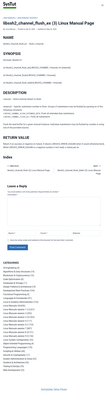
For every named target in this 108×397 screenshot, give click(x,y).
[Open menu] (102, 5)
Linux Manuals (9, 18)
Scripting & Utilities (12, 351)
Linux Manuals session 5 (14, 324)
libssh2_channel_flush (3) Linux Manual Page (28, 168)
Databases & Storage (13, 283)
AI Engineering (9, 268)
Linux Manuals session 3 (27, 18)
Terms (56, 389)
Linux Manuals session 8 (14, 332)
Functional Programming (14, 294)
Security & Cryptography (14, 355)
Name (11, 233)
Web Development (11, 370)
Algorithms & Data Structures (16, 271)
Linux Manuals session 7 (14, 328)
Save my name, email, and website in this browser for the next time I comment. (42, 240)
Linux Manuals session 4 (14, 321)
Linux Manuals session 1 (14, 309)
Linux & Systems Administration (18, 302)
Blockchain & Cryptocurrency (16, 275)
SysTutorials (47, 389)
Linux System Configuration (16, 340)
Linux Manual (10, 29)
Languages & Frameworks (15, 298)
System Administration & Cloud (17, 359)
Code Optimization (11, 279)
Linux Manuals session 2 (14, 313)
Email (44, 233)
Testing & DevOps (11, 366)
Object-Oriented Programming (17, 343)
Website (76, 233)
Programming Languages (15, 347)
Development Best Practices (16, 290)
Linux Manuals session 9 (14, 336)
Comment (12, 194)
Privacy (63, 389)
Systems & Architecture (14, 362)
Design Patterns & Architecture (17, 286)
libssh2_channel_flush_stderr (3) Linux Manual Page (79, 170)
